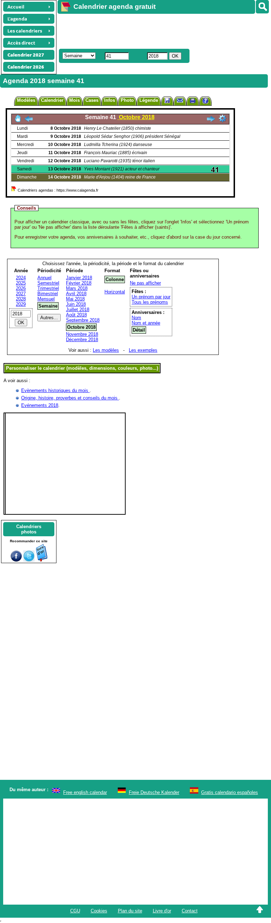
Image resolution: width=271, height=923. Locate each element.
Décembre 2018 (82, 339)
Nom (136, 317)
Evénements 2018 (39, 405)
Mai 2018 (75, 299)
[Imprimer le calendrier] (192, 101)
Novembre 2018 (82, 334)
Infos (109, 100)
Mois (74, 100)
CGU (75, 910)
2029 (21, 304)
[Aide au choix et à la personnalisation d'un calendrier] (205, 101)
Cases (91, 100)
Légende (148, 100)
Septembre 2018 (83, 320)
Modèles (26, 100)
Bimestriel (47, 293)
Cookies (99, 910)
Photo (127, 100)
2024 (21, 277)
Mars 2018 (77, 288)
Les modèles (106, 350)
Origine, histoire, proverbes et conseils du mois (70, 398)
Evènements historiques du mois (55, 390)
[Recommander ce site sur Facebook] (16, 560)
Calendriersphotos (28, 529)
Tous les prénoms (150, 302)
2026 (21, 288)
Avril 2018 (76, 293)
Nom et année (146, 323)
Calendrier (52, 100)
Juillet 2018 (77, 309)
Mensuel (46, 299)
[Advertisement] (161, 30)
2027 (21, 293)
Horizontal (114, 291)
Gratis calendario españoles (229, 792)
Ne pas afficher (145, 283)
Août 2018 (76, 314)
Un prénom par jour (151, 296)
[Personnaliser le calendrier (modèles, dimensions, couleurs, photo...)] (222, 118)
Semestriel (48, 283)
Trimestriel (48, 288)
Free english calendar (85, 792)
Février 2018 (78, 283)
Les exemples (143, 350)
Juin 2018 (76, 304)
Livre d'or (162, 910)
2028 (21, 299)
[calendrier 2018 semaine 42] (210, 121)
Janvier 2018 (79, 277)
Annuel (44, 277)
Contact (190, 910)
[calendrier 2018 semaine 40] (28, 121)
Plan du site (130, 910)
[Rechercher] (262, 6)
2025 (21, 283)
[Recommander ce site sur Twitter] (29, 560)
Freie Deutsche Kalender (154, 792)
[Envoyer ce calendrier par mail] (180, 100)
